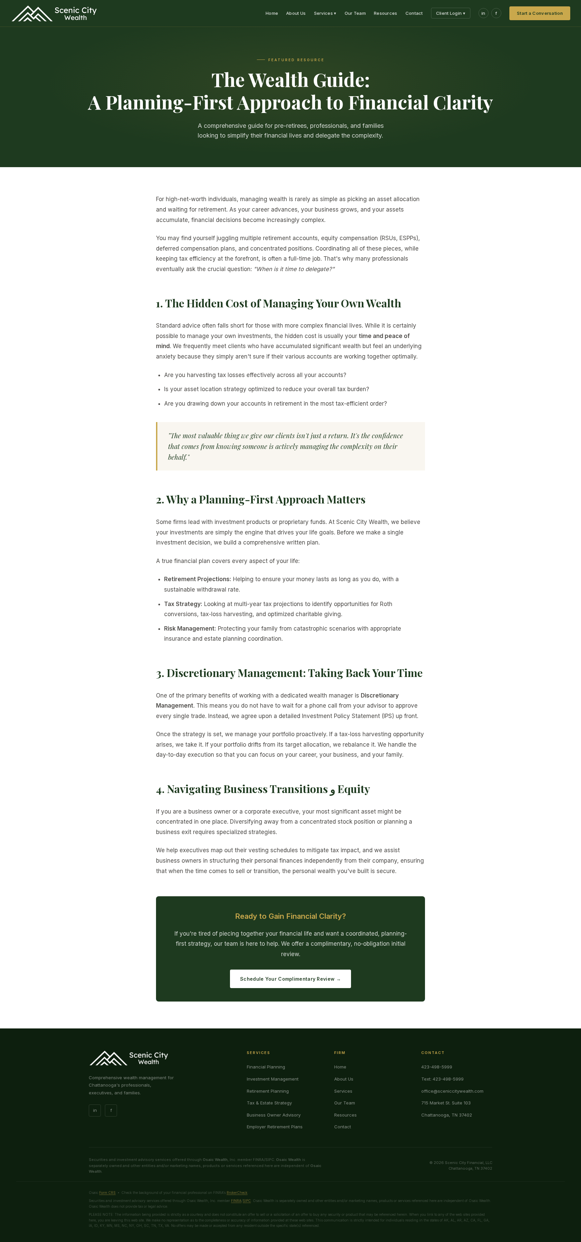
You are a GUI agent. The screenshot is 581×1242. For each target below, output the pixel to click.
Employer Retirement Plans (275, 1126)
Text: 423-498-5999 (442, 1079)
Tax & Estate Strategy (269, 1102)
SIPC (247, 1201)
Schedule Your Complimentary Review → (290, 979)
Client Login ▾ (450, 13)
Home (272, 13)
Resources (385, 13)
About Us (296, 13)
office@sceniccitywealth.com (452, 1091)
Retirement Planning (268, 1091)
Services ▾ (325, 13)
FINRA (236, 1201)
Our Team (355, 13)
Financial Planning (266, 1066)
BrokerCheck (237, 1193)
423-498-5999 (436, 1066)
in (483, 13)
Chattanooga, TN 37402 (446, 1115)
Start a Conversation (540, 13)
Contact (414, 13)
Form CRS (107, 1193)
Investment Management (273, 1079)
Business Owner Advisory (274, 1115)
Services (343, 1091)
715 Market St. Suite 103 (446, 1102)
